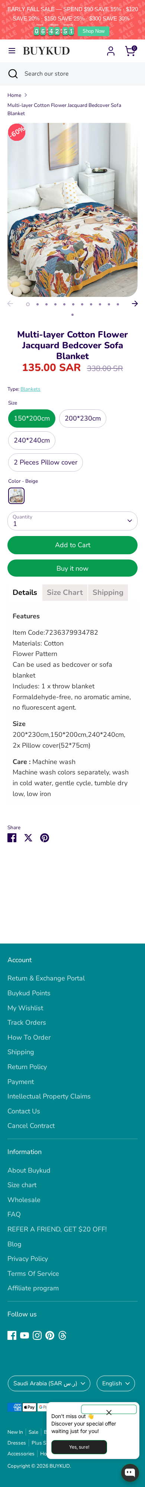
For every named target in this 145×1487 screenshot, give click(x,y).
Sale (33, 1432)
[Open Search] (12, 74)
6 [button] (73, 304)
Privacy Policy (27, 1258)
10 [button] (109, 304)
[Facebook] (11, 1335)
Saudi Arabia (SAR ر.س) (45, 1383)
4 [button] (55, 304)
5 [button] (64, 304)
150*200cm (32, 418)
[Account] (110, 48)
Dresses (16, 1442)
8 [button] (91, 304)
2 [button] (37, 304)
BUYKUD (59, 1465)
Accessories (21, 1453)
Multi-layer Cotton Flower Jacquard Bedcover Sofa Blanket (64, 109)
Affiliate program (33, 1288)
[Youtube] (24, 1335)
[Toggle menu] (11, 50)
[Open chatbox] (130, 1473)
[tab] (24, 593)
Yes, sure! (79, 1447)
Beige (16, 496)
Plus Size (42, 1442)
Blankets (30, 389)
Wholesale (24, 1199)
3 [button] (46, 304)
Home (14, 95)
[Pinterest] (49, 1335)
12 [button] (72, 315)
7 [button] (82, 304)
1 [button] (28, 304)
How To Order (29, 1037)
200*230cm (83, 418)
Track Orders (26, 1022)
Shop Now (93, 31)
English (112, 1383)
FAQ (14, 1214)
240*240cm (32, 440)
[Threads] (62, 1335)
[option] (72, 210)
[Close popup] (108, 1409)
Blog (14, 1244)
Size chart (21, 1184)
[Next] (135, 303)
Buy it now (72, 568)
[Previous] (10, 303)
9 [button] (100, 304)
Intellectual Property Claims (49, 1096)
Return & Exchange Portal (46, 978)
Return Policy (27, 1066)
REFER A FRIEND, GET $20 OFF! (57, 1229)
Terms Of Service (33, 1273)
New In (15, 1432)
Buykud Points (29, 993)
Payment (20, 1081)
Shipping (20, 1051)
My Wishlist (25, 1008)
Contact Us (23, 1111)
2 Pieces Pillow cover (45, 462)
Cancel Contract (31, 1125)
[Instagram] (37, 1335)
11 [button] (118, 304)
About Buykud (29, 1170)
